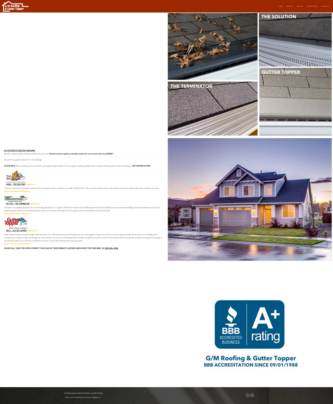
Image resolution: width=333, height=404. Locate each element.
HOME (281, 6)
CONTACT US (325, 6)
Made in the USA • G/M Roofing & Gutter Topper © (78, 397)
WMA (100, 397)
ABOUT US (289, 6)
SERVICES (300, 6)
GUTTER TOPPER (312, 6)
